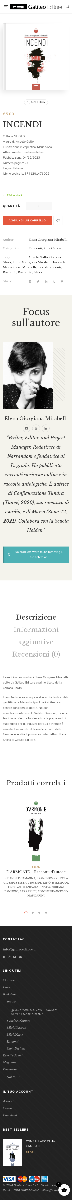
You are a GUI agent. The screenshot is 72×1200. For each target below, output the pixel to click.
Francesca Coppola (52, 878)
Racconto (25, 272)
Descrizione (36, 617)
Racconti (35, 248)
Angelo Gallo (38, 257)
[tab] (36, 617)
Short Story (52, 248)
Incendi (59, 262)
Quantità (11, 206)
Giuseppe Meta (14, 882)
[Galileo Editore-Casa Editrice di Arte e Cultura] (37, 6)
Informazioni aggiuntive (36, 636)
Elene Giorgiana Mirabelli (32, 262)
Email (20, 956)
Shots (38, 272)
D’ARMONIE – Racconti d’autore (36, 872)
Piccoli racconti (49, 267)
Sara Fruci (28, 891)
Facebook (26, 428)
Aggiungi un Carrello (27, 220)
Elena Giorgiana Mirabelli (48, 239)
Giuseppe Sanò (39, 882)
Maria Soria (12, 267)
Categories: (11, 248)
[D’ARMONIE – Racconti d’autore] (36, 828)
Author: (8, 239)
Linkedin (46, 428)
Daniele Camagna (21, 878)
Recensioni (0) (36, 654)
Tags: (7, 257)
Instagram (36, 428)
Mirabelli (29, 267)
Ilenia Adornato (36, 887)
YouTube (14, 956)
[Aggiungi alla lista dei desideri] (58, 220)
